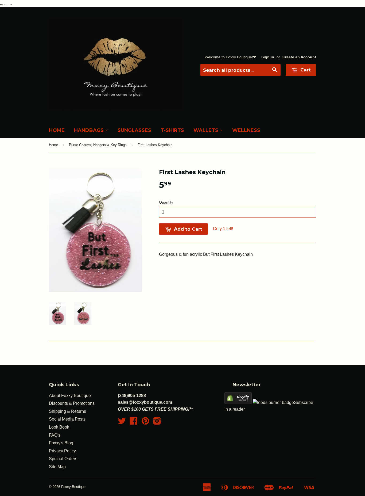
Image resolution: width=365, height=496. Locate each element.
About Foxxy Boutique (70, 395)
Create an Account (299, 57)
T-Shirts (172, 130)
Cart (305, 70)
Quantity (166, 202)
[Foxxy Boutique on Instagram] (157, 422)
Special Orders (63, 458)
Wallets (206, 130)
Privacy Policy (62, 451)
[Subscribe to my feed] (273, 402)
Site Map (57, 466)
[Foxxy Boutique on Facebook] (134, 422)
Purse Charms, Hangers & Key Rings (98, 145)
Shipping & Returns (67, 411)
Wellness (246, 130)
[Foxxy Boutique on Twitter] (122, 422)
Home (57, 130)
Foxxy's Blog (61, 443)
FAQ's (54, 435)
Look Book (59, 427)
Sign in (267, 57)
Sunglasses (134, 130)
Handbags (89, 130)
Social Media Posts (67, 419)
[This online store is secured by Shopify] (238, 402)
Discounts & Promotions (72, 403)
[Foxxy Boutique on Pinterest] (145, 422)
